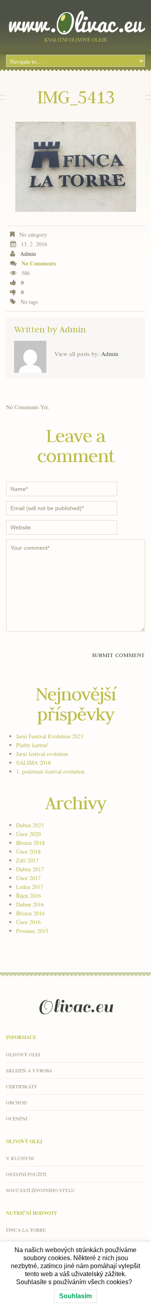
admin (28, 253)
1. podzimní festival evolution (50, 771)
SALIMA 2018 (33, 762)
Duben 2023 (30, 825)
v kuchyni (20, 1158)
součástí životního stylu (40, 1190)
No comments (38, 263)
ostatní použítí (26, 1174)
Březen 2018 (30, 843)
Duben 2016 (30, 904)
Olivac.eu (75, 1006)
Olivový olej (23, 1054)
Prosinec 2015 (32, 931)
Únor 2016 (28, 922)
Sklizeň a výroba (29, 1070)
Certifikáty (21, 1086)
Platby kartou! (32, 745)
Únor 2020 (28, 834)
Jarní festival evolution (42, 754)
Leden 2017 (29, 887)
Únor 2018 (28, 851)
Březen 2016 (30, 913)
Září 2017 (27, 860)
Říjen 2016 (28, 895)
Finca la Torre (26, 1230)
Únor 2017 (28, 878)
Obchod (16, 1102)
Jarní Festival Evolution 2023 (49, 736)
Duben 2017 (30, 869)
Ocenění (16, 1118)
